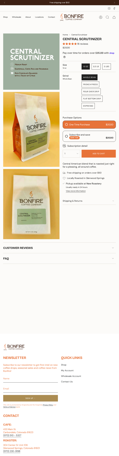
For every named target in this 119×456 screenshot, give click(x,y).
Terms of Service (9, 407)
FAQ (6, 258)
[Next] (114, 2)
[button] (5, 17)
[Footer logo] (14, 347)
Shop (63, 364)
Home (65, 34)
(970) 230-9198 (11, 451)
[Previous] (4, 2)
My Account (67, 370)
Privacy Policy (48, 405)
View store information (76, 191)
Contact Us (67, 381)
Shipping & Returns (72, 200)
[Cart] (114, 17)
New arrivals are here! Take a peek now (59, 2)
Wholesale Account (71, 376)
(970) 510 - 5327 (12, 435)
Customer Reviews (18, 248)
